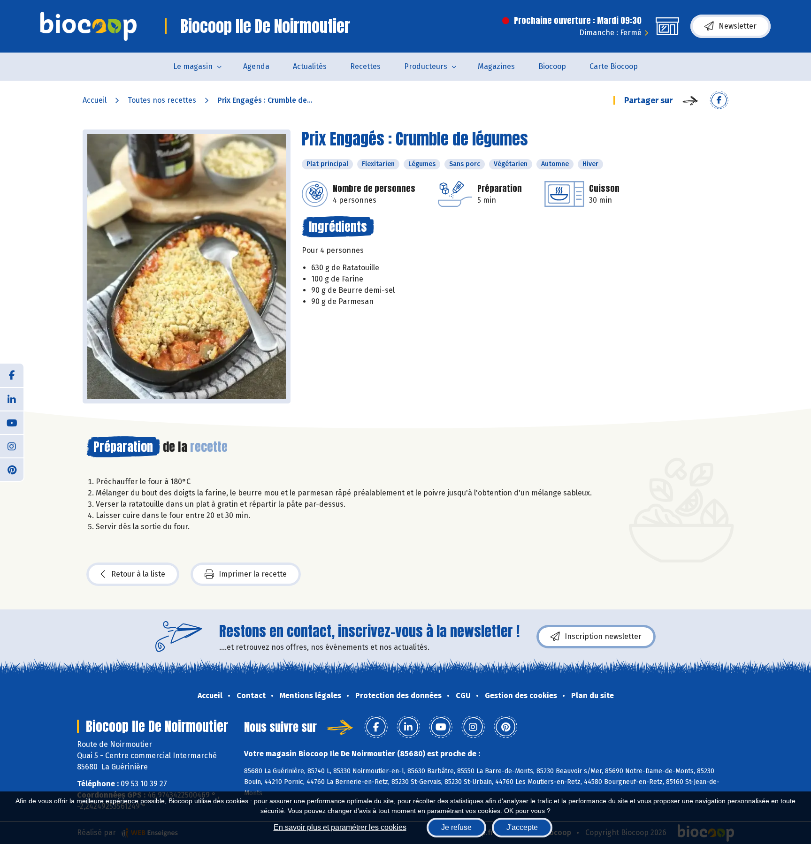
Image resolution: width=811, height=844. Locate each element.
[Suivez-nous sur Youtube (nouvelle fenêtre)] (11, 422)
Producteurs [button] (425, 66)
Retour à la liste (138, 574)
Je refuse (456, 827)
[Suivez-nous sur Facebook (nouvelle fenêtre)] (11, 375)
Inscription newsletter (603, 636)
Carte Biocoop (613, 66)
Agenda (256, 66)
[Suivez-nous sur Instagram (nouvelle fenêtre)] (11, 445)
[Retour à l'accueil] (88, 26)
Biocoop (552, 66)
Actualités (310, 66)
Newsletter (738, 26)
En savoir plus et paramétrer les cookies (340, 827)
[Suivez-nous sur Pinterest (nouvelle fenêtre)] (11, 469)
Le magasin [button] (193, 66)
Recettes (365, 66)
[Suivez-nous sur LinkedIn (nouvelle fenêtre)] (11, 399)
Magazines (496, 66)
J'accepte (522, 827)
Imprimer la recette (253, 574)
